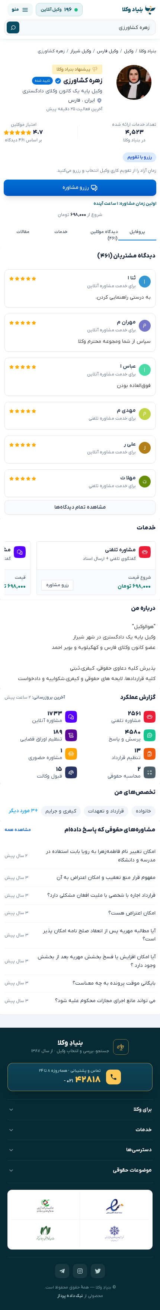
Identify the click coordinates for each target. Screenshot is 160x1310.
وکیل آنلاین (51, 10)
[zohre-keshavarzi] (134, 82)
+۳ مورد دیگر (23, 810)
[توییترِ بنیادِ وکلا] (98, 1271)
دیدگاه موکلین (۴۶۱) (104, 235)
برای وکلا (143, 1109)
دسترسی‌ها (139, 1149)
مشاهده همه (17, 830)
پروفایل (137, 232)
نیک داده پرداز (70, 1296)
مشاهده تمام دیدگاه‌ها (80, 507)
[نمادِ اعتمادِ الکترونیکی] (114, 1205)
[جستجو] (13, 27)
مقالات (22, 232)
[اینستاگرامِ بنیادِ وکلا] (80, 1271)
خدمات (60, 232)
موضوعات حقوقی (132, 1170)
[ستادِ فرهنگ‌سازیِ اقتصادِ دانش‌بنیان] (45, 1205)
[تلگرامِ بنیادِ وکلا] (62, 1271)
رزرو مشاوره (76, 187)
